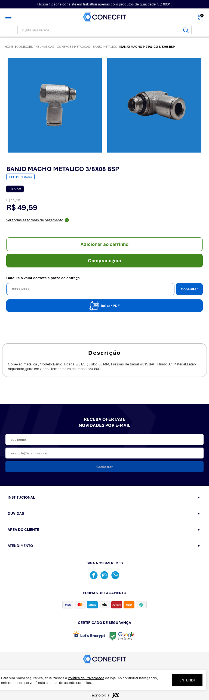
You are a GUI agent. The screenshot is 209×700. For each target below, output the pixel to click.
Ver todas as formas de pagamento (34, 220)
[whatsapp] (115, 575)
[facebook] (94, 575)
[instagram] (104, 575)
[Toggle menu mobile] (9, 17)
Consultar (189, 289)
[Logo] (104, 17)
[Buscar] (185, 30)
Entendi (187, 680)
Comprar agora (104, 261)
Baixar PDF (110, 305)
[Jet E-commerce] (104, 697)
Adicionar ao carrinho (104, 244)
